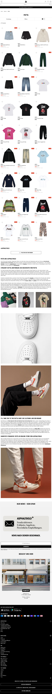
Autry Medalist (4, 665)
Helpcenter (3, 647)
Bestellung (3, 648)
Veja (1, 676)
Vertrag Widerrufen (26, 684)
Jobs (2, 630)
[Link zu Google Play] (16, 610)
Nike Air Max (3, 664)
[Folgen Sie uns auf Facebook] (50, 650)
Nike (2, 674)
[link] (26, 1)
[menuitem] (8, 19)
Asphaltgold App (4, 654)
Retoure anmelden (26, 690)
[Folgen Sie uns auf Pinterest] (50, 678)
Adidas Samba (4, 660)
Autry (2, 672)
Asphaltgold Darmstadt (6, 627)
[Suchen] (50, 4)
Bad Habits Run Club (5, 628)
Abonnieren (26, 546)
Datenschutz (3, 641)
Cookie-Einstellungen (5, 640)
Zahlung (2, 650)
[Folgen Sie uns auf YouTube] (50, 664)
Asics (2, 671)
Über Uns (3, 623)
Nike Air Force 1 (4, 658)
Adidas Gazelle (4, 661)
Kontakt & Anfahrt (5, 624)
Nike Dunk (3, 662)
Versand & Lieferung (5, 651)
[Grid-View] (42, 19)
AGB (2, 637)
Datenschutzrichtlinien (26, 548)
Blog (2, 631)
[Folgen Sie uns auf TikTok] (50, 635)
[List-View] (44, 19)
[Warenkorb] (50, 1)
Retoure (2, 653)
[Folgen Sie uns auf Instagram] (50, 621)
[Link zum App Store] (5, 610)
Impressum (3, 643)
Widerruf (3, 639)
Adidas (2, 669)
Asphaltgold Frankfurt (5, 625)
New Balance (3, 675)
